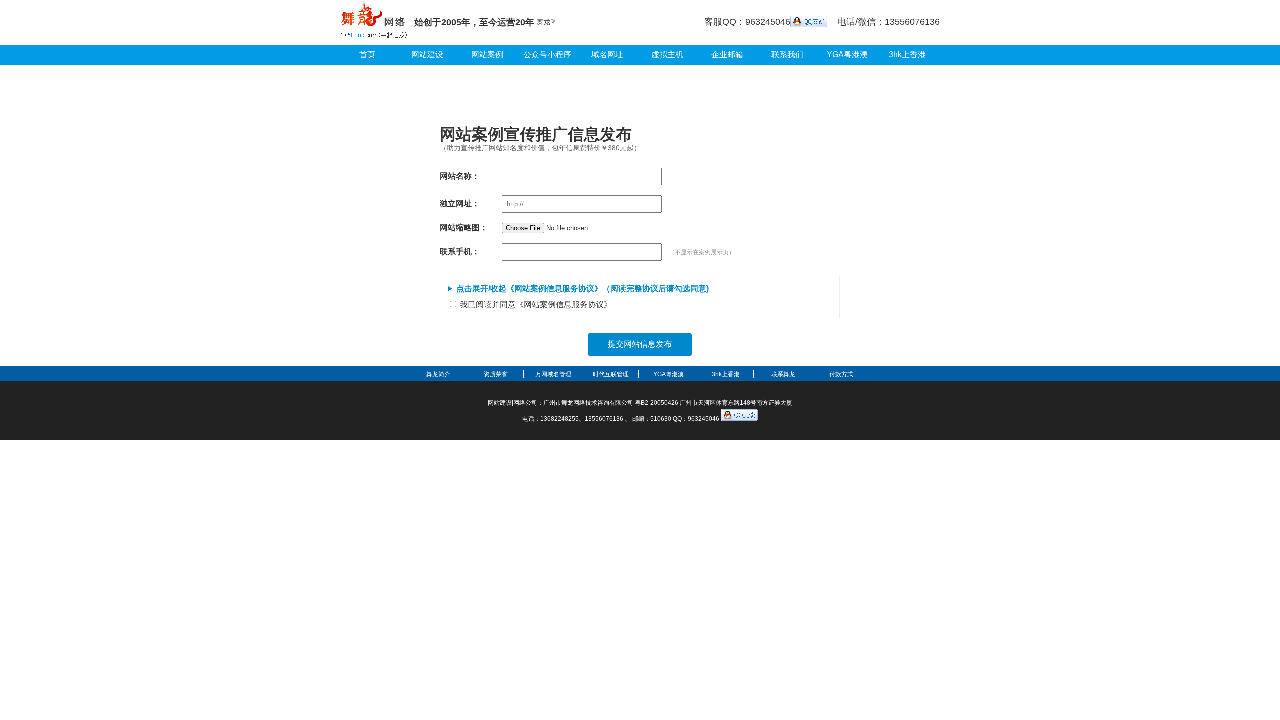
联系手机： (460, 252)
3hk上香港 (907, 54)
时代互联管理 (611, 374)
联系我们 (788, 54)
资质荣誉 (496, 374)
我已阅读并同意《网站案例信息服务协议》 (536, 304)
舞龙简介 (438, 374)
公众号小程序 (548, 54)
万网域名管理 (554, 374)
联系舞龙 (784, 374)
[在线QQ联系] (809, 22)
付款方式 (842, 374)
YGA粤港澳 (847, 54)
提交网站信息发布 (640, 344)
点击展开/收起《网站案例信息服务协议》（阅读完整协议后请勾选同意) (582, 288)
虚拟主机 (668, 54)
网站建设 (428, 54)
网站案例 (488, 54)
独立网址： (460, 204)
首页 (368, 54)
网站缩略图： (464, 228)
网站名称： (460, 176)
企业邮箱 (728, 54)
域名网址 (608, 54)
